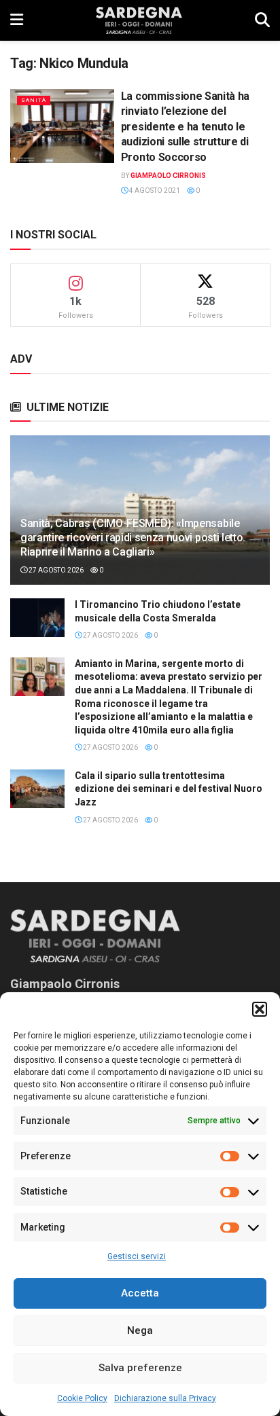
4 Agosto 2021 (154, 190)
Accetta (140, 1293)
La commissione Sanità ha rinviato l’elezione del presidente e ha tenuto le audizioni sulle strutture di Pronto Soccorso (185, 127)
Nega (140, 1330)
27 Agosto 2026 (55, 570)
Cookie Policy (82, 1398)
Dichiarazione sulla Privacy (165, 1398)
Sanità (33, 100)
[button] (259, 1009)
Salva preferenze (140, 1368)
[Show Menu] (16, 20)
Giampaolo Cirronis (168, 175)
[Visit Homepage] (139, 20)
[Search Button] (262, 20)
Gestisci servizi (136, 1256)
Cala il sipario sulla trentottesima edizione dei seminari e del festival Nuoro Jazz (168, 788)
